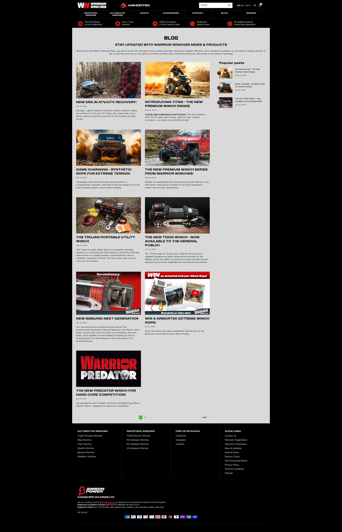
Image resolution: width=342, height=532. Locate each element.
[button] (259, 5)
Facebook (181, 436)
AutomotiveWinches (117, 14)
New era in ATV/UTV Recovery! (106, 102)
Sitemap (229, 473)
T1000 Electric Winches (139, 436)
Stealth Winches (85, 448)
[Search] (229, 5)
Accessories (171, 13)
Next (205, 417)
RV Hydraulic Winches (138, 444)
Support (197, 13)
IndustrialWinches (91, 14)
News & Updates (233, 448)
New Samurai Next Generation (107, 318)
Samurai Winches (85, 452)
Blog (224, 13)
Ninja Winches (84, 440)
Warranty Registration (236, 440)
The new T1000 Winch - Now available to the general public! (172, 241)
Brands (251, 13)
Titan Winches (84, 444)
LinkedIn (180, 444)
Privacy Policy (232, 465)
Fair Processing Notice (236, 461)
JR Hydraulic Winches (137, 448)
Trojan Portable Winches (89, 436)
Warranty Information (236, 444)
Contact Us (230, 436)
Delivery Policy (232, 457)
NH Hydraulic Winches (138, 440)
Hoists (144, 13)
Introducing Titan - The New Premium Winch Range (247, 70)
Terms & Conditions (234, 469)
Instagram (181, 440)
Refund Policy (232, 452)
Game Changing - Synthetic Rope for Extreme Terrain (250, 85)
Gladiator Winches (86, 457)
